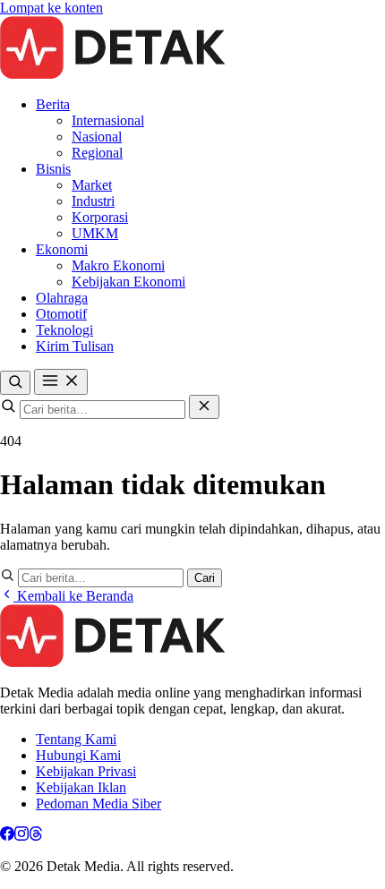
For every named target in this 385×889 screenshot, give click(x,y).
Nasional (97, 136)
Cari (204, 578)
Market (92, 184)
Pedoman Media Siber (98, 803)
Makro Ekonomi (118, 265)
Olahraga (62, 297)
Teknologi (64, 330)
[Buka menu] (61, 382)
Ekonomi (62, 249)
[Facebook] (7, 835)
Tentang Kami (76, 739)
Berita (53, 104)
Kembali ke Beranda (73, 595)
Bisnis (53, 168)
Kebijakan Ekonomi (128, 281)
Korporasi (100, 217)
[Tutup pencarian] (204, 407)
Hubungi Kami (78, 755)
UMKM (95, 233)
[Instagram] (21, 835)
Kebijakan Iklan (81, 787)
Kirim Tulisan (75, 346)
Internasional (108, 120)
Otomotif (61, 313)
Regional (97, 152)
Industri (93, 201)
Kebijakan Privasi (86, 771)
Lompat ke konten (51, 7)
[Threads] (36, 835)
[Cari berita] (15, 383)
